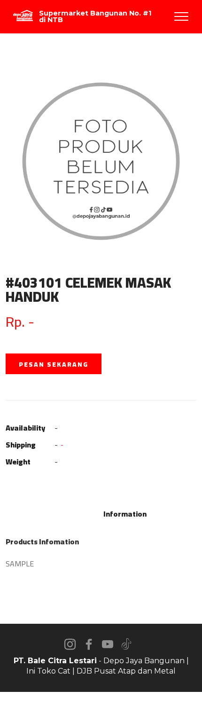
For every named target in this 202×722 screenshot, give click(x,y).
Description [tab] (76, 514)
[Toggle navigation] (181, 16)
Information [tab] (125, 514)
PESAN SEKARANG (53, 364)
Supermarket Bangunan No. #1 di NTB (95, 17)
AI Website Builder (101, 707)
